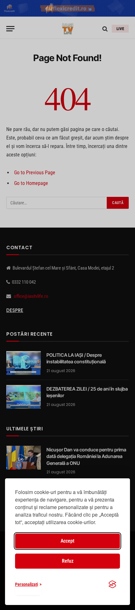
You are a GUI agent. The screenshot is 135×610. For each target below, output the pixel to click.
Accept (67, 541)
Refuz (67, 561)
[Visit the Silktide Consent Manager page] (112, 584)
